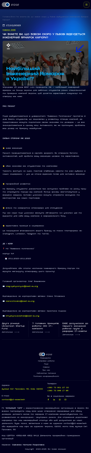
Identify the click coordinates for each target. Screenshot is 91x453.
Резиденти (45, 358)
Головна (6, 17)
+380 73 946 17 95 (57, 391)
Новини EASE (9, 30)
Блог (13, 17)
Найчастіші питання (46, 373)
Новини (46, 367)
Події (46, 364)
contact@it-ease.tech (13, 399)
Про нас (46, 370)
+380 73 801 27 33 (58, 387)
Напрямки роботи (46, 361)
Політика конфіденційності (46, 376)
